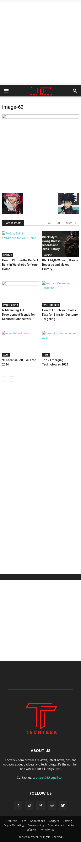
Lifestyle (7, 254)
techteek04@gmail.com (48, 777)
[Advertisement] (40, 42)
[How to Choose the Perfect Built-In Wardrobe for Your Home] (20, 244)
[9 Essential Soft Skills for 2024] (20, 344)
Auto (6, 354)
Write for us (47, 829)
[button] (75, 90)
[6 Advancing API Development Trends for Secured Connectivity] (20, 294)
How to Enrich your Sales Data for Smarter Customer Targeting (60, 315)
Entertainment (56, 825)
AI (58, 223)
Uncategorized (51, 304)
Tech (46, 354)
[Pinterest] (40, 805)
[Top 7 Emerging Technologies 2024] (60, 344)
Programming (10, 304)
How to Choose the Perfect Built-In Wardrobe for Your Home (20, 265)
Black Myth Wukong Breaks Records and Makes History (60, 265)
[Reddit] (52, 805)
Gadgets (54, 821)
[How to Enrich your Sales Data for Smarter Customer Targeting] (60, 294)
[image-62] (40, 117)
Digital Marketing (14, 825)
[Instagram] (29, 805)
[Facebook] (18, 805)
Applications (37, 821)
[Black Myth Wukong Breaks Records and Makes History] (60, 244)
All (49, 223)
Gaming (47, 254)
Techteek (11, 821)
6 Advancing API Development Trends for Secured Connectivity (18, 315)
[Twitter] (63, 805)
